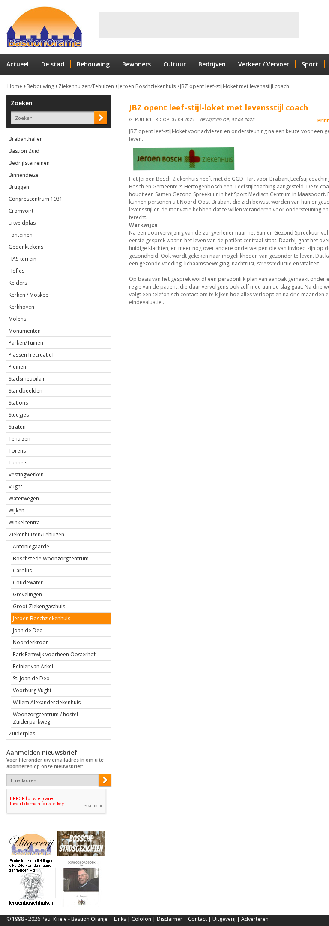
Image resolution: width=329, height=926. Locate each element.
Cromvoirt (21, 210)
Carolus (22, 570)
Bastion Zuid (24, 151)
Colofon (141, 919)
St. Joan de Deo (31, 678)
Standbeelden (25, 390)
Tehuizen (19, 438)
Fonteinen (21, 234)
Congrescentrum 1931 (36, 198)
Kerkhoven (21, 306)
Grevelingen (27, 594)
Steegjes (19, 414)
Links (120, 919)
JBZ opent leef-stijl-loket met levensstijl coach (234, 86)
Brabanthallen (26, 139)
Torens (17, 450)
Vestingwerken (26, 474)
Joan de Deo (28, 630)
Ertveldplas (22, 222)
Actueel (17, 64)
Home (14, 86)
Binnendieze (24, 175)
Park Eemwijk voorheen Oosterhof (54, 654)
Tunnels (18, 462)
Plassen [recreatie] (31, 354)
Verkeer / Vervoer (263, 64)
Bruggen (19, 187)
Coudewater (28, 582)
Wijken (16, 510)
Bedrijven (212, 64)
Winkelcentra (24, 522)
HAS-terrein (22, 258)
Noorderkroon (31, 642)
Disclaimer (169, 919)
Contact (197, 919)
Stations (18, 402)
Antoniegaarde (31, 546)
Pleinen (17, 366)
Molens (17, 318)
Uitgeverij (224, 919)
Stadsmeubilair (27, 378)
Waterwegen (24, 498)
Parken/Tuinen (26, 342)
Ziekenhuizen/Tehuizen (86, 86)
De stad (52, 64)
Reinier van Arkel (33, 666)
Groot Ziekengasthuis (39, 606)
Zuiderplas (22, 733)
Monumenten (25, 330)
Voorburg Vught (32, 690)
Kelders (18, 282)
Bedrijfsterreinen (29, 163)
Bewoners (136, 64)
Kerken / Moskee (28, 294)
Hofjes (16, 270)
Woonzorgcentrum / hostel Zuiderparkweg (45, 718)
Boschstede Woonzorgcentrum (51, 558)
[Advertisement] (199, 25)
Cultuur (174, 64)
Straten (17, 426)
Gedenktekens (26, 246)
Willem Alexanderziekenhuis (47, 702)
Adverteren (255, 919)
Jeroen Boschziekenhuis (147, 86)
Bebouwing (93, 64)
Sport (310, 64)
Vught (15, 486)
